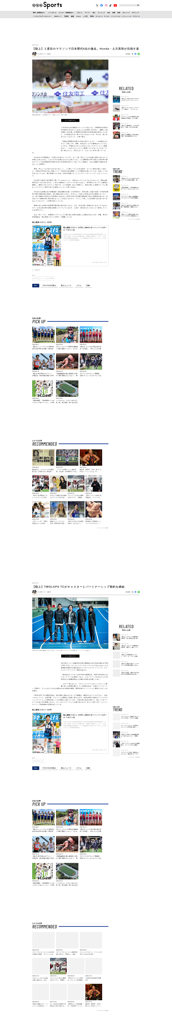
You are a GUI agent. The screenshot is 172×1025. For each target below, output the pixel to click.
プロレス (79, 12)
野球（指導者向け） (39, 12)
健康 (72, 16)
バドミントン (126, 16)
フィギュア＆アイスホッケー (42, 16)
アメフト (87, 12)
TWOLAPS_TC (38, 761)
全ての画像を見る (70, 120)
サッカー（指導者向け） (67, 12)
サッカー (98, 16)
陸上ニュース (66, 285)
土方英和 (50, 278)
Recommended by (100, 527)
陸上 (94, 12)
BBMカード (58, 16)
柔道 (118, 12)
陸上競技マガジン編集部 (44, 54)
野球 (91, 16)
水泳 (108, 12)
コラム (78, 285)
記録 (88, 285)
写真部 (66, 16)
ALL (35, 285)
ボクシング (126, 12)
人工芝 (85, 16)
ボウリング (135, 12)
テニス (106, 16)
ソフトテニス (115, 16)
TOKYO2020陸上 (49, 285)
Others (78, 16)
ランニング (101, 12)
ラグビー (135, 16)
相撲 (113, 12)
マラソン (42, 278)
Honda (35, 278)
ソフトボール (52, 12)
